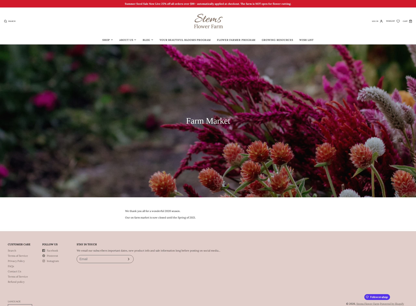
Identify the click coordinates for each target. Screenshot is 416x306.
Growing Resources (277, 39)
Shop (106, 39)
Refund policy (16, 281)
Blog (146, 39)
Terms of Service (18, 255)
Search (12, 250)
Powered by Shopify (392, 303)
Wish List (306, 39)
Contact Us (14, 271)
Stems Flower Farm (367, 303)
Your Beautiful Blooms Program (185, 39)
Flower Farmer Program (236, 39)
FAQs (11, 266)
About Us (126, 39)
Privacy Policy (16, 261)
